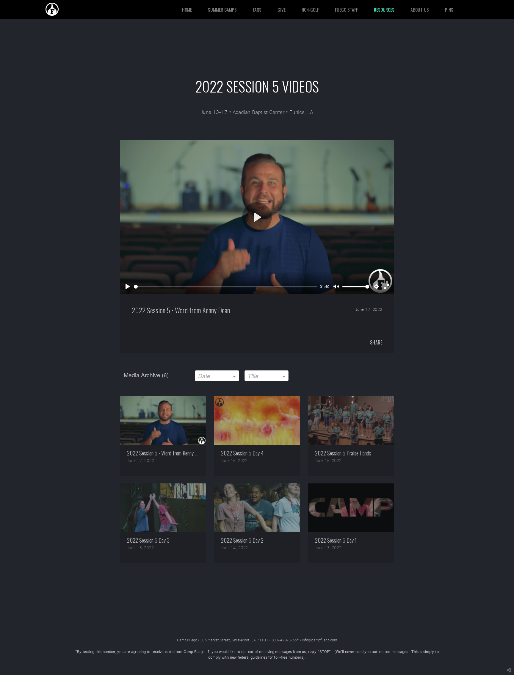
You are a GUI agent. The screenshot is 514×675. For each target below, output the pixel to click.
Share (376, 342)
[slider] (225, 286)
